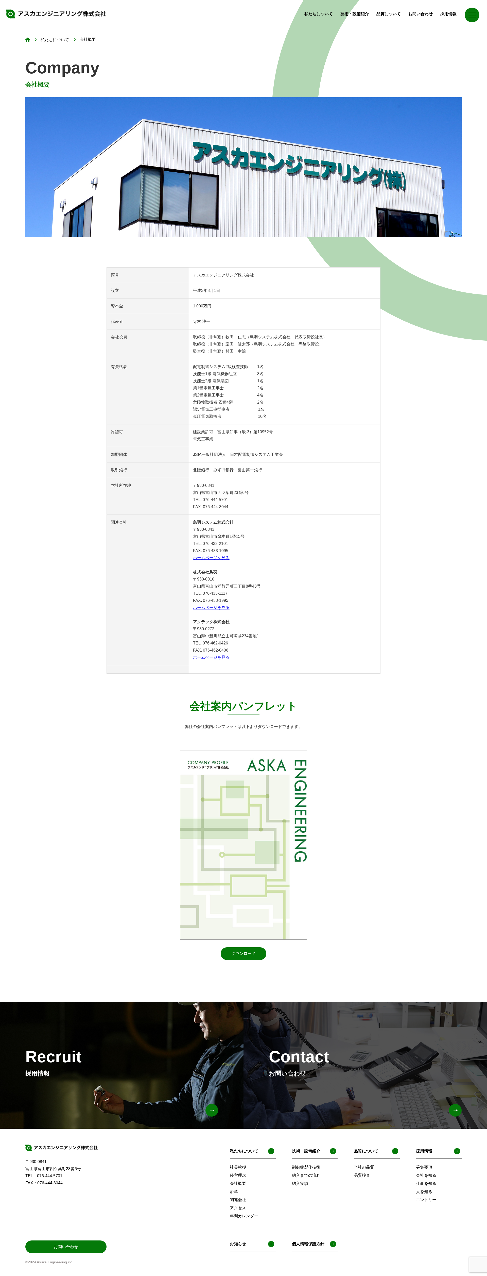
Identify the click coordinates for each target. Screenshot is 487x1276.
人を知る (424, 1191)
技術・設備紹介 (354, 14)
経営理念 (238, 1175)
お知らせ (238, 1244)
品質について (388, 14)
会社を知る (426, 1175)
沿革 (234, 1191)
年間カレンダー (244, 1216)
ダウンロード (243, 953)
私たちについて (318, 14)
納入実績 (300, 1183)
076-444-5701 (49, 1176)
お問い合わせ (420, 14)
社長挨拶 (238, 1167)
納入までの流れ (306, 1175)
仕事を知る (426, 1183)
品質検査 (362, 1175)
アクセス (238, 1208)
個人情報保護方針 (308, 1244)
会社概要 (238, 1183)
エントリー (426, 1200)
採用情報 (448, 14)
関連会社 (238, 1200)
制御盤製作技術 (306, 1167)
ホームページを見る (211, 558)
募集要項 (424, 1167)
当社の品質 (364, 1167)
